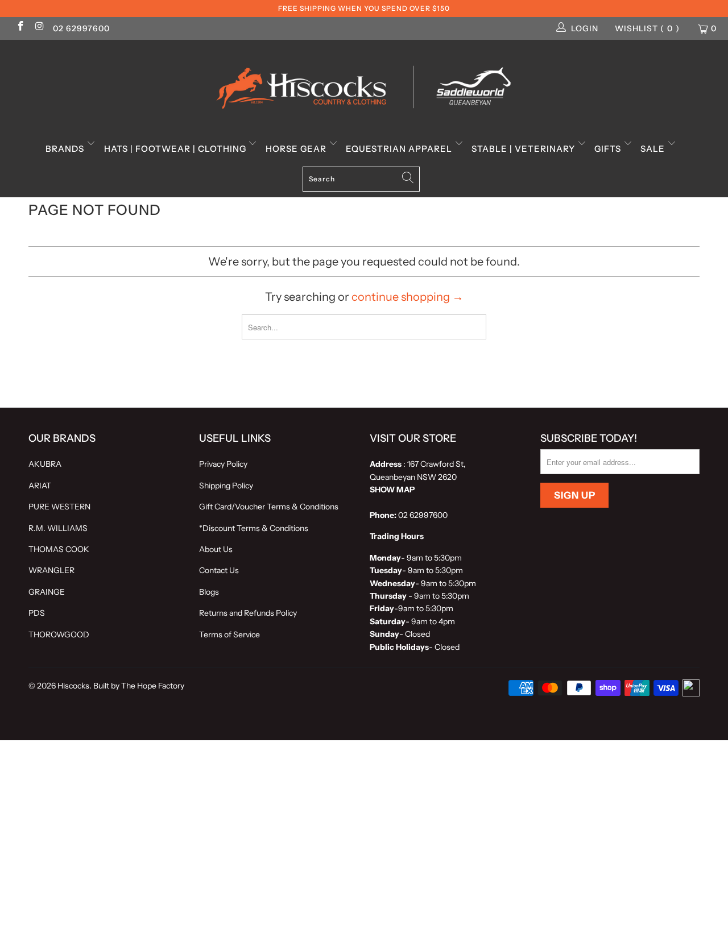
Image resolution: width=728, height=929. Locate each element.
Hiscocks (73, 686)
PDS (36, 613)
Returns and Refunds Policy (248, 613)
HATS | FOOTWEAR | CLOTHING (176, 148)
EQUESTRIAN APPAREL (400, 148)
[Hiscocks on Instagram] (39, 27)
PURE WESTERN (59, 506)
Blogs (209, 592)
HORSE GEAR (297, 148)
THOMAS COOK (58, 549)
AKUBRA (44, 464)
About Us (216, 549)
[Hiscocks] (364, 83)
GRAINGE (46, 592)
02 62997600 (81, 28)
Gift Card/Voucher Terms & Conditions (268, 506)
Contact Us (219, 570)
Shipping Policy (226, 485)
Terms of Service (229, 634)
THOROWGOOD (58, 634)
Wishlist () (647, 28)
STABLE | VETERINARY (524, 148)
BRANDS (66, 148)
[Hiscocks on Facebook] (20, 27)
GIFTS (608, 148)
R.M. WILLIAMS (58, 528)
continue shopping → (407, 297)
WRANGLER (51, 570)
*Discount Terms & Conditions (253, 528)
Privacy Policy (223, 464)
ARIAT (39, 485)
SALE (653, 148)
